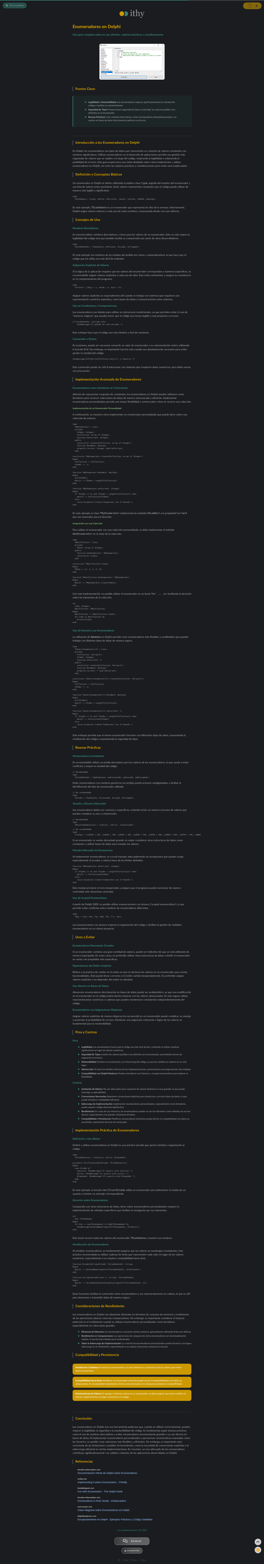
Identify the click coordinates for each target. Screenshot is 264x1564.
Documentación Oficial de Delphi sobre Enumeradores (107, 1473)
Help (125, 1560)
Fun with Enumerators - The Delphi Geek (100, 1491)
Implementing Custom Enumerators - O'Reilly (102, 1482)
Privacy (134, 1560)
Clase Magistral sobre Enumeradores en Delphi (104, 1510)
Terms (143, 1560)
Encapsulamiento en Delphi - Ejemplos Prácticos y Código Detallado (115, 1519)
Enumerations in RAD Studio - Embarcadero (102, 1501)
